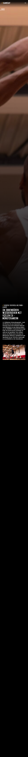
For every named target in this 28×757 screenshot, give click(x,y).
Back (3, 9)
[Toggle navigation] (25, 3)
